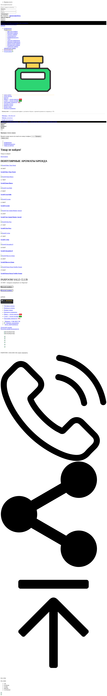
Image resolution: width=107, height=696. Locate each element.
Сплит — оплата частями (12, 101)
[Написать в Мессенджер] (53, 693)
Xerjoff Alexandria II (7, 251)
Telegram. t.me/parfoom (12, 323)
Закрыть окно (4, 138)
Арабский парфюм (12, 46)
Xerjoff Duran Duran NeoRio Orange (11, 273)
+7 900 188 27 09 (8, 115)
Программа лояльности (12, 102)
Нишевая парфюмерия (13, 42)
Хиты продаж (8, 96)
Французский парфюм (13, 43)
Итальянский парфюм (13, 45)
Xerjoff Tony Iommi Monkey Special (11, 217)
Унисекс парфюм (12, 34)
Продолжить (4, 156)
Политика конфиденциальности (10, 329)
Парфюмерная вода (12, 37)
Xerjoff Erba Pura (6, 228)
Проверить (38, 136)
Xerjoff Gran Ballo (6, 194)
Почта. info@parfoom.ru (11, 324)
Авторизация (4, 14)
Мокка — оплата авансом (12, 99)
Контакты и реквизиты (9, 108)
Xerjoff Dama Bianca (7, 183)
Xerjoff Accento (5, 205)
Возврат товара (8, 107)
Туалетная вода (11, 36)
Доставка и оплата (8, 104)
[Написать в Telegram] (53, 694)
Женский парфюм (12, 31)
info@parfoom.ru (7, 120)
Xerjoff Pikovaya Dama (7, 262)
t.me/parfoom (7, 117)
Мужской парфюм (12, 33)
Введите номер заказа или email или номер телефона (16, 136)
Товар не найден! (9, 145)
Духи (8, 39)
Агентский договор (6, 327)
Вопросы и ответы (8, 105)
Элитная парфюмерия (13, 40)
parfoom (3, 25)
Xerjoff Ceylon (5, 239)
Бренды (6, 97)
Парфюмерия (8, 28)
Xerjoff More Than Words (8, 172)
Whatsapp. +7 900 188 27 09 (12, 321)
